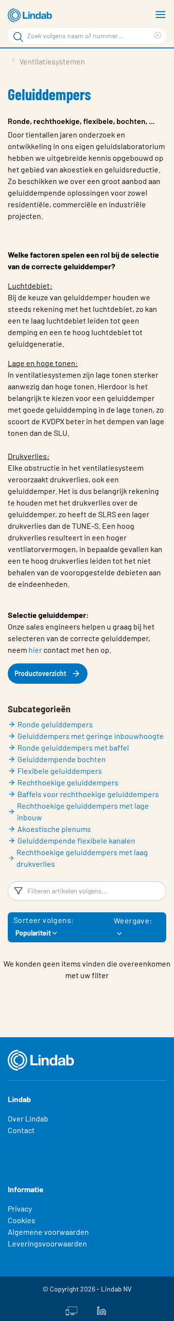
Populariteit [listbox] (33, 933)
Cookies (21, 1220)
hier (35, 649)
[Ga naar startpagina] (31, 15)
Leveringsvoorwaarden (47, 1243)
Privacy (20, 1208)
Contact (21, 1130)
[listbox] (119, 933)
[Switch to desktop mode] (71, 1310)
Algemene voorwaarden (48, 1231)
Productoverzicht (40, 673)
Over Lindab (28, 1118)
